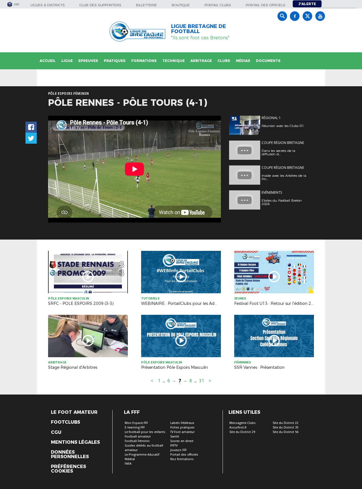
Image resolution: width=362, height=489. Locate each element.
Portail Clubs (217, 5)
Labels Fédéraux (182, 423)
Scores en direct (181, 441)
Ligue (67, 61)
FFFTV (174, 445)
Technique (173, 61)
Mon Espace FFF (136, 423)
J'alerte (307, 4)
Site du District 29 (242, 432)
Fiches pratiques (182, 427)
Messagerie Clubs (242, 423)
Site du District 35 (285, 427)
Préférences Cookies (68, 468)
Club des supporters (100, 5)
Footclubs (65, 422)
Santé (174, 436)
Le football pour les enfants (145, 432)
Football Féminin (137, 441)
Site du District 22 (285, 423)
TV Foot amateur (182, 432)
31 (201, 381)
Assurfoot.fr (238, 427)
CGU (56, 432)
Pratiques (115, 61)
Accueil (48, 61)
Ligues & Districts (48, 5)
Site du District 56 (285, 432)
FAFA (128, 464)
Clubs (223, 61)
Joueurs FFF (178, 450)
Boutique (181, 5)
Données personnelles (70, 454)
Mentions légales (75, 442)
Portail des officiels (265, 5)
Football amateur (138, 436)
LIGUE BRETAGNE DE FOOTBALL (198, 29)
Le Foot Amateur (74, 412)
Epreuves (88, 61)
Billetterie (146, 5)
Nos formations (182, 459)
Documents (268, 61)
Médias (243, 61)
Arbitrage (201, 61)
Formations (144, 61)
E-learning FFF (135, 427)
